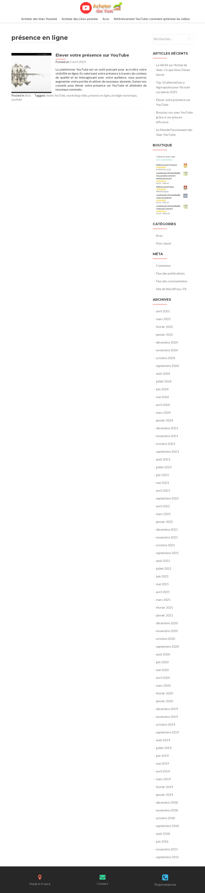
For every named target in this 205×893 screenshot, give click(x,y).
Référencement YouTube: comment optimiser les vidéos (152, 19)
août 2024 (163, 373)
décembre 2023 (167, 428)
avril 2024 (163, 405)
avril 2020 (163, 677)
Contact (102, 883)
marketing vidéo (76, 95)
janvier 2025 (164, 334)
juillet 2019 (163, 748)
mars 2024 (163, 412)
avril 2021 (163, 592)
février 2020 (164, 693)
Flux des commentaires (171, 281)
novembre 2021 (167, 537)
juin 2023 (162, 475)
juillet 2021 (163, 568)
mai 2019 (162, 763)
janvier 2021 (164, 615)
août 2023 (163, 459)
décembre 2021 (167, 529)
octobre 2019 (165, 724)
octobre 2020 (165, 638)
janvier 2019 (164, 794)
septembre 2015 (167, 857)
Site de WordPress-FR (171, 289)
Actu (105, 19)
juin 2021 (162, 576)
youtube (16, 99)
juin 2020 (162, 662)
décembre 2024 (167, 342)
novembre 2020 (167, 631)
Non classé (163, 243)
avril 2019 (163, 771)
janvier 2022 (164, 521)
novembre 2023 (167, 436)
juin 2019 (162, 755)
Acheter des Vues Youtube (39, 19)
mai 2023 (162, 482)
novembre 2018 (167, 810)
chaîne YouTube (55, 95)
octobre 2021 (165, 545)
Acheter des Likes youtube (80, 19)
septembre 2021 (167, 553)
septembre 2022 (167, 498)
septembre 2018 (167, 826)
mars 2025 (163, 319)
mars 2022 (163, 514)
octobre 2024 (165, 358)
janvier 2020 (164, 701)
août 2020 (163, 654)
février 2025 (164, 327)
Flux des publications (170, 273)
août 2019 (163, 740)
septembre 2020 (167, 646)
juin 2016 (162, 841)
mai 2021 (162, 584)
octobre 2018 (165, 818)
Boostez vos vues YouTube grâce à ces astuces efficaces (174, 117)
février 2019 (164, 787)
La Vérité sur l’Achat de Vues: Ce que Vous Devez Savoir (173, 69)
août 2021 (163, 560)
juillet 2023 (163, 467)
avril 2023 (163, 490)
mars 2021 (163, 599)
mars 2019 (163, 779)
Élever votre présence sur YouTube (92, 55)
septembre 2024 (167, 366)
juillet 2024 (163, 381)
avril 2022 (163, 506)
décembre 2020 (167, 623)
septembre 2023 (167, 451)
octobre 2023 (165, 444)
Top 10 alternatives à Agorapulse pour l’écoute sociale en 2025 (173, 87)
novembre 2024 (167, 350)
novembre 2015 (167, 849)
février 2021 (164, 607)
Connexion (163, 265)
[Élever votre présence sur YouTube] (31, 72)
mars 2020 (163, 685)
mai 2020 (162, 670)
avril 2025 (163, 311)
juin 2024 (162, 389)
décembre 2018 (167, 802)
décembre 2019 (167, 709)
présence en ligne (99, 95)
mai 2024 (162, 397)
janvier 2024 (164, 420)
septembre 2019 (167, 732)
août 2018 (163, 833)
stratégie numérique (124, 95)
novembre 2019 (167, 716)
